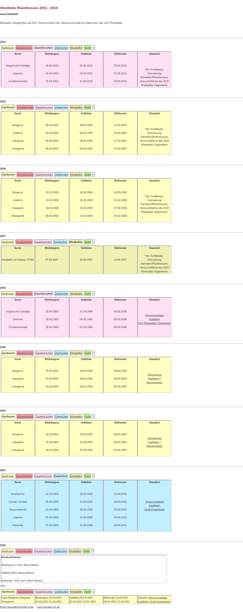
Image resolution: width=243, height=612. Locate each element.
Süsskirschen (24, 47)
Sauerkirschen (44, 107)
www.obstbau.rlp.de (48, 607)
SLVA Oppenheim (160, 601)
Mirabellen (76, 47)
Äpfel (88, 47)
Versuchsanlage (157, 597)
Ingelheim (144, 601)
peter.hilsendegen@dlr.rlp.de (17, 607)
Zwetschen (61, 47)
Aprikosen (8, 47)
